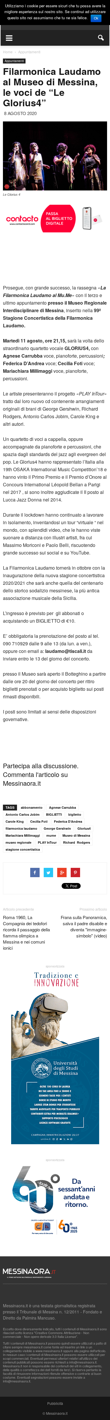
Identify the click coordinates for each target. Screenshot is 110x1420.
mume (51, 835)
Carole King (15, 821)
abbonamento (32, 807)
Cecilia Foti (39, 821)
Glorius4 (84, 828)
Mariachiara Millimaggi (23, 835)
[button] (101, 38)
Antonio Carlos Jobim (23, 814)
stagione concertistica (23, 849)
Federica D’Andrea (68, 821)
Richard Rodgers (76, 842)
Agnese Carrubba (62, 807)
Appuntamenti (14, 61)
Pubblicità (55, 1403)
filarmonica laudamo (21, 828)
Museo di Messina (76, 835)
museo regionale (18, 842)
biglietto (74, 814)
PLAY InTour (47, 842)
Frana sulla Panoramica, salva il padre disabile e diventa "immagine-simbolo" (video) (84, 926)
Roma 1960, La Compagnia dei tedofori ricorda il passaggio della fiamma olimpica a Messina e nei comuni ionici (26, 932)
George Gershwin (57, 828)
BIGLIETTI (54, 814)
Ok (96, 18)
